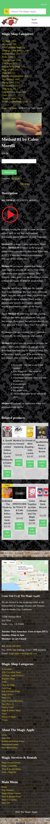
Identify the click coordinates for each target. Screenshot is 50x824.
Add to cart (9, 172)
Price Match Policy (10, 748)
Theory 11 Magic (9, 717)
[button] (38, 118)
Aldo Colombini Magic (11, 672)
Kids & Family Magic (11, 691)
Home (4, 108)
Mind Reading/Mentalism (12, 701)
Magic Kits (6, 698)
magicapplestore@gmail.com (23, 653)
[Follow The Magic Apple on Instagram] (16, 4)
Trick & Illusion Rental (11, 769)
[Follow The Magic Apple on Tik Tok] (27, 4)
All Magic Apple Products (13, 675)
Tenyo (4, 714)
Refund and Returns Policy (13, 741)
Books (4, 682)
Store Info (6, 738)
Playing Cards (7, 707)
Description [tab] (25, 184)
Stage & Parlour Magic (11, 710)
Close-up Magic (8, 685)
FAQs (4, 735)
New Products (8, 704)
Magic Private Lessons (11, 762)
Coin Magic (7, 688)
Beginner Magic (8, 678)
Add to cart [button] (7, 473)
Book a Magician (9, 772)
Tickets (5, 720)
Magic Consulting (9, 766)
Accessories (7, 669)
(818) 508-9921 (13, 646)
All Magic (12, 108)
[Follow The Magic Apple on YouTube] (5, 4)
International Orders (10, 744)
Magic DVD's (7, 694)
